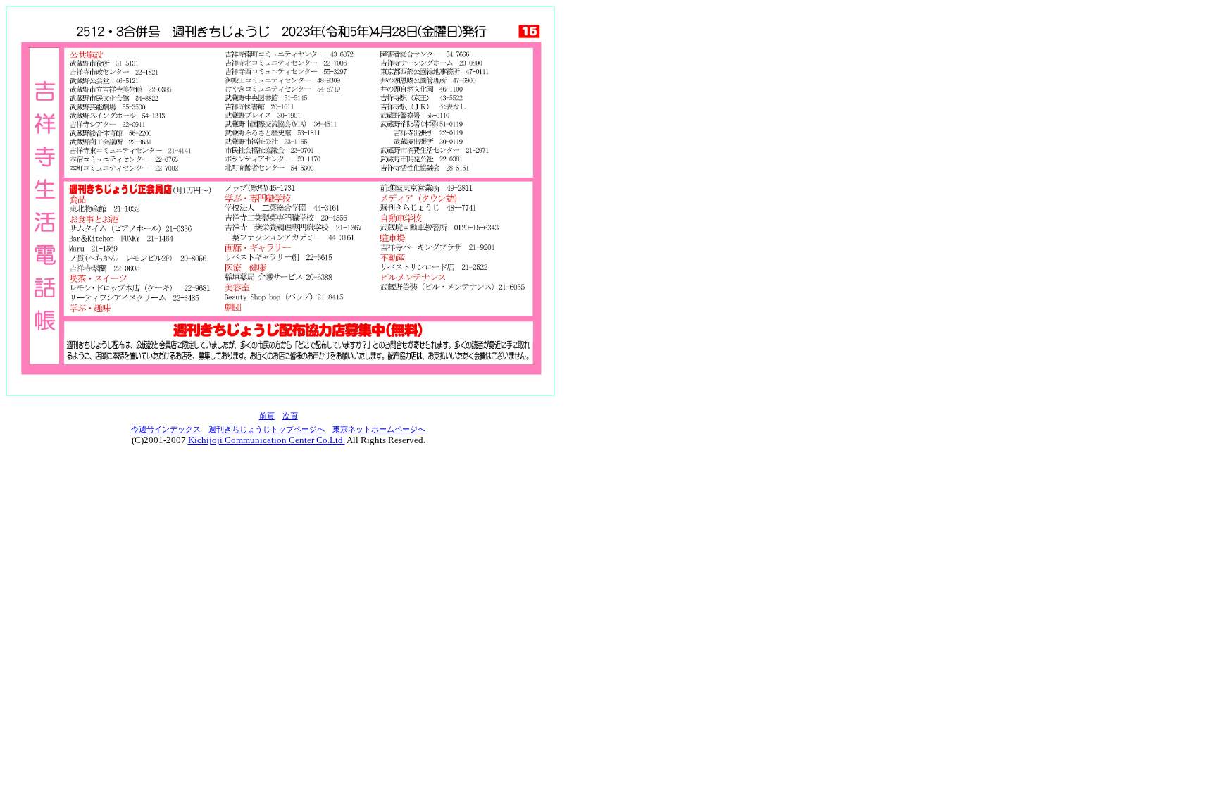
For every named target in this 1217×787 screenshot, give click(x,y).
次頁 (290, 416)
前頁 (267, 416)
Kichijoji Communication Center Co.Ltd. (266, 440)
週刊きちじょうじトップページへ (266, 429)
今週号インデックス (166, 429)
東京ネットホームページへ (378, 429)
